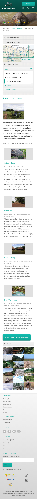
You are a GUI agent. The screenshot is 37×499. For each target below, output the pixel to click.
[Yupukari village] (29, 386)
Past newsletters (7, 407)
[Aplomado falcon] (29, 357)
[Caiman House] (18, 350)
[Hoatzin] (8, 364)
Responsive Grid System (18, 495)
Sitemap (5, 493)
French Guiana (10, 90)
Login (30, 491)
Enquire (28, 4)
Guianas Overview (12, 37)
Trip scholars (6, 422)
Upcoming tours (7, 419)
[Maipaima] (18, 357)
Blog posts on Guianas (13, 98)
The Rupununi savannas (13, 81)
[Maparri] (29, 350)
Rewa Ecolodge (9, 258)
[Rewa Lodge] (8, 372)
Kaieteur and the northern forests (16, 73)
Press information (10, 449)
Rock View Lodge (10, 300)
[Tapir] (8, 350)
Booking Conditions (8, 399)
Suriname (8, 85)
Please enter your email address (11, 456)
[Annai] (8, 386)
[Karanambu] (29, 364)
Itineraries (6, 410)
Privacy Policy (7, 402)
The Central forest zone (13, 77)
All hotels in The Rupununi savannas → (17, 337)
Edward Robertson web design (22, 493)
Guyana (8, 69)
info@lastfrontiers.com (11, 443)
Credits (5, 412)
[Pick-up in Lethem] (18, 364)
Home (13, 28)
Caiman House (9, 163)
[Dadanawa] (29, 372)
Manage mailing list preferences (12, 469)
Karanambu (8, 211)
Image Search (7, 404)
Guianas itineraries (13, 42)
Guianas (19, 28)
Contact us (9, 446)
